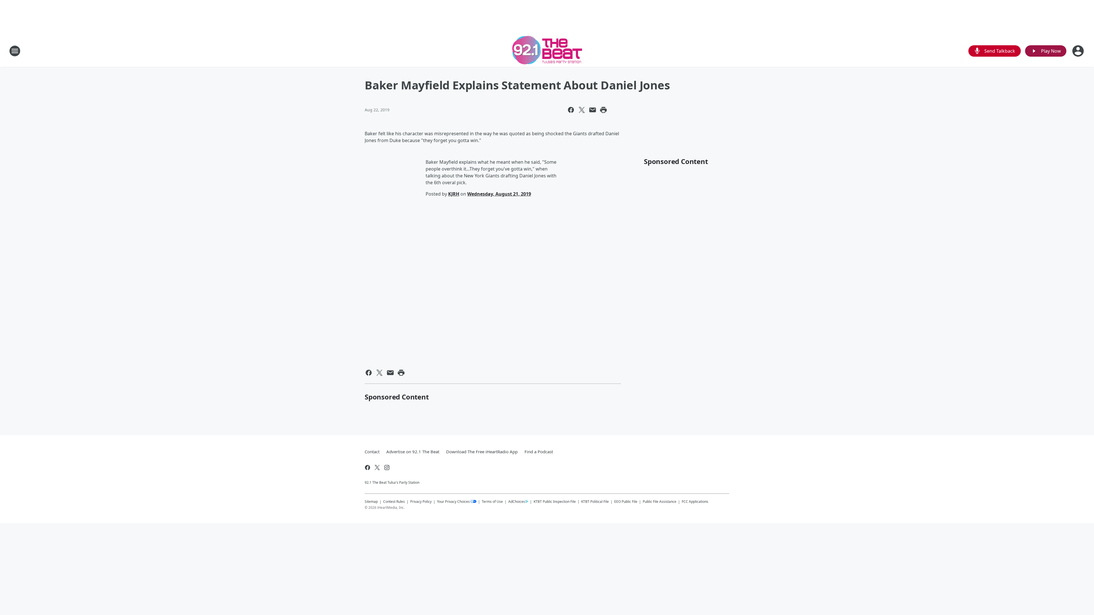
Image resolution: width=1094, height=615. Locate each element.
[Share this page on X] (582, 110)
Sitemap (371, 501)
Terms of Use (492, 501)
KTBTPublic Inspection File (555, 501)
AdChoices (516, 501)
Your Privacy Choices (453, 501)
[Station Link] (547, 51)
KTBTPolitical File (595, 501)
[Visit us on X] (377, 467)
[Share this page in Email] (593, 110)
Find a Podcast (538, 451)
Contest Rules (394, 501)
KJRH (453, 194)
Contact (372, 451)
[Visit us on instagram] (386, 467)
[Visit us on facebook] (367, 467)
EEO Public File (625, 501)
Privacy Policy (421, 501)
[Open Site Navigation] (15, 51)
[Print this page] (603, 110)
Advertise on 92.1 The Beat (412, 451)
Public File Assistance (659, 501)
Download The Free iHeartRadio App (482, 451)
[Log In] (1078, 51)
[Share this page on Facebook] (571, 110)
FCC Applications (695, 501)
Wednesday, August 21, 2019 (499, 194)
